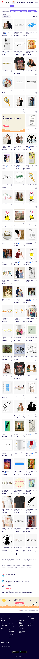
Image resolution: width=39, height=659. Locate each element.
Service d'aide (21, 620)
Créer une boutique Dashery (11, 636)
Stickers (16, 5)
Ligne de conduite (20, 623)
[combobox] (13, 2)
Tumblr (31, 623)
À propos (11, 617)
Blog (2, 623)
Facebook (32, 620)
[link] (15, 11)
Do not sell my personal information (25, 644)
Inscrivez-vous (4, 630)
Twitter (31, 621)
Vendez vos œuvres (11, 627)
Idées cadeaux (4, 617)
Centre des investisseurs (11, 619)
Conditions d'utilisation (5, 644)
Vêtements (9, 5)
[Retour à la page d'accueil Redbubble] (6, 2)
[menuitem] (3, 5)
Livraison (20, 617)
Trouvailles (3, 5)
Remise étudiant (4, 625)
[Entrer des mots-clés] (14, 2)
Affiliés (10, 624)
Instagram (32, 618)
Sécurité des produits (21, 626)
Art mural (29, 5)
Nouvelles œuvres (3, 621)
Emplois (10, 629)
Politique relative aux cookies (6, 646)
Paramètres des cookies (22, 632)
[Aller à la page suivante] (22, 554)
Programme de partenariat (12, 622)
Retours (20, 618)
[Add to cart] (11, 35)
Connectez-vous (3, 628)
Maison (33, 5)
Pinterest (31, 625)
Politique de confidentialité (13, 644)
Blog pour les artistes (11, 632)
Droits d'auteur (21, 628)
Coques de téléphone (22, 5)
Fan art (2, 618)
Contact (20, 630)
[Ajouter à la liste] (11, 33)
